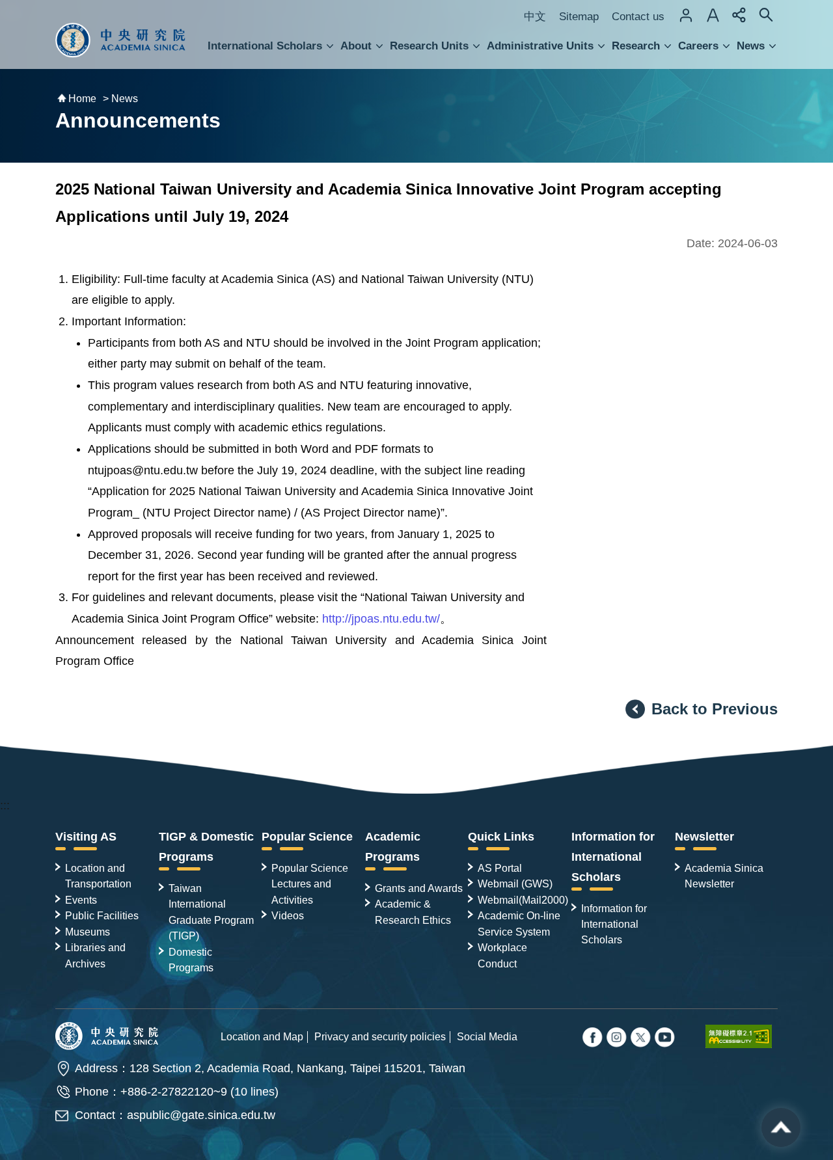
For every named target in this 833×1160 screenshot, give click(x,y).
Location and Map (262, 1036)
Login (686, 15)
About (356, 46)
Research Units (429, 46)
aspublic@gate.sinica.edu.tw (201, 1115)
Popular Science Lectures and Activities (309, 884)
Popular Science (307, 836)
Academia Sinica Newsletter (724, 875)
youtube (666, 1038)
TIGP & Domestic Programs (206, 846)
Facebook (593, 1038)
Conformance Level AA (741, 1036)
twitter (618, 1038)
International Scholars (265, 46)
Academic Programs (392, 846)
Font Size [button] (712, 15)
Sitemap (579, 16)
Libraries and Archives (95, 955)
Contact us (638, 16)
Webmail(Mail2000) (523, 900)
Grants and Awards (419, 888)
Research (636, 46)
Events (81, 900)
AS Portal (500, 868)
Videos (287, 915)
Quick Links (501, 836)
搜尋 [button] (766, 15)
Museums (87, 931)
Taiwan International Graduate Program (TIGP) (211, 911)
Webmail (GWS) (515, 883)
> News (120, 98)
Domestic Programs (191, 959)
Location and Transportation (98, 875)
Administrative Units (540, 46)
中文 (535, 16)
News (751, 46)
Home (82, 98)
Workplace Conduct (502, 955)
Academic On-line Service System (519, 923)
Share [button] (739, 15)
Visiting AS (85, 836)
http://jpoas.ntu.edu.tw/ (381, 618)
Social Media (487, 1036)
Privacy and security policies (380, 1036)
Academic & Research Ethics (413, 911)
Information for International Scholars (613, 856)
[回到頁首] (780, 1127)
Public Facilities (102, 915)
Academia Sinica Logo (120, 40)
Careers (698, 46)
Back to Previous (714, 709)
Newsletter (704, 836)
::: (5, 805)
